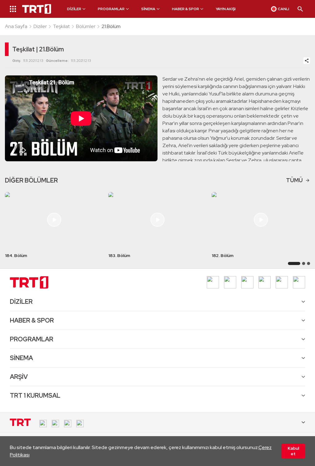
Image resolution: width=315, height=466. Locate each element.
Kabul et (293, 450)
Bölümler (85, 26)
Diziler (40, 26)
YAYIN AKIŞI (226, 8)
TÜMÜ (294, 180)
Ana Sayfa (16, 26)
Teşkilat (61, 26)
